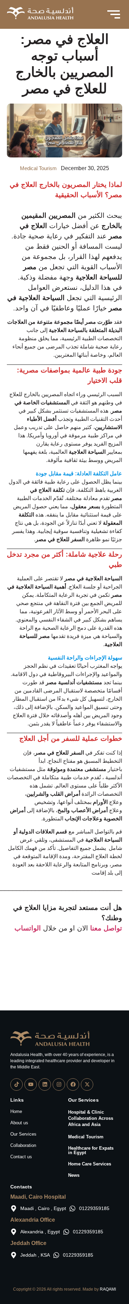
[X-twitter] (87, 1084)
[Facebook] (73, 1084)
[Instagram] (59, 1084)
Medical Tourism (86, 1136)
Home (16, 1111)
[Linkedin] (45, 1084)
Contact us (21, 1156)
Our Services (23, 1134)
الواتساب (27, 928)
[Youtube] (30, 1084)
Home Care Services (89, 1163)
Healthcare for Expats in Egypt (91, 1150)
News (73, 1175)
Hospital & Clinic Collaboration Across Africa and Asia (90, 1118)
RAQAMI (108, 1289)
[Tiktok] (16, 1084)
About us (19, 1122)
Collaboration (23, 1145)
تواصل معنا (106, 928)
